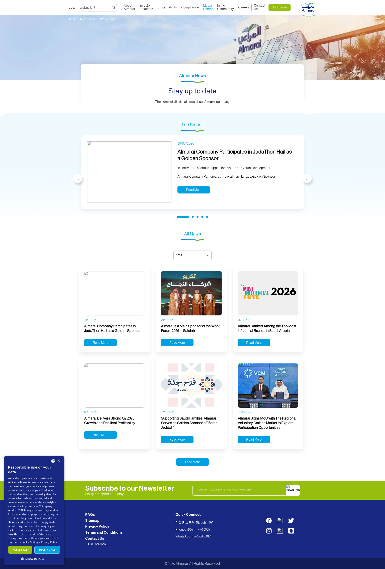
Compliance (190, 7)
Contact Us (260, 7)
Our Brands (280, 7)
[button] (34, 558)
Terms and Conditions (104, 532)
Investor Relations (146, 7)
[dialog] (34, 510)
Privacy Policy (97, 526)
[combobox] (53, 461)
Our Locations (97, 544)
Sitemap (92, 521)
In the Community (225, 7)
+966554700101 (201, 536)
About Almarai (129, 7)
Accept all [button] (20, 550)
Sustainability (167, 7)
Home (72, 18)
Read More (194, 189)
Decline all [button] (47, 550)
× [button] (58, 460)
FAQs (90, 515)
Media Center (208, 7)
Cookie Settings (31, 542)
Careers (243, 7)
